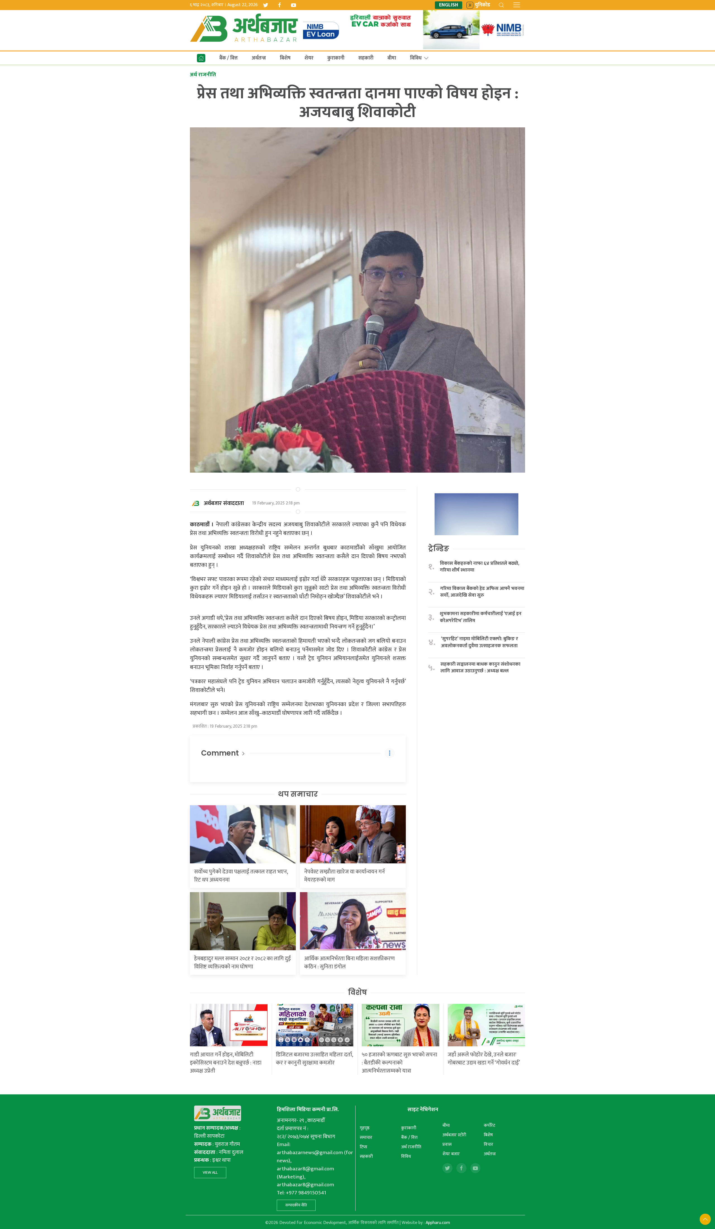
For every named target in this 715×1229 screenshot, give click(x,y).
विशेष (357, 992)
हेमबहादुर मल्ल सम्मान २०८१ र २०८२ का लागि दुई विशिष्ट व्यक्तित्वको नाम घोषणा (242, 962)
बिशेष (285, 58)
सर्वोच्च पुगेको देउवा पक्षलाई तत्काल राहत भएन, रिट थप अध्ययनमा (241, 876)
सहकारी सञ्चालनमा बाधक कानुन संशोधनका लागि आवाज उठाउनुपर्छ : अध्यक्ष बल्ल (480, 668)
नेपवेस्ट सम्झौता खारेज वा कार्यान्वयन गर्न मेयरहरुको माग (344, 876)
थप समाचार (298, 794)
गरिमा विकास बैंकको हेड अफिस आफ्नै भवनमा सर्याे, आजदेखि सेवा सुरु (482, 592)
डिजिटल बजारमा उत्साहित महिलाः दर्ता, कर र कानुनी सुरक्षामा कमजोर (314, 1059)
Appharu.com (438, 1222)
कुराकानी (335, 58)
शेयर (308, 58)
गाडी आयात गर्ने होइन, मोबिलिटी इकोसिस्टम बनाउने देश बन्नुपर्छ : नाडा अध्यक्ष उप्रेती (225, 1063)
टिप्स (363, 1147)
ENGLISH (448, 5)
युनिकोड (482, 5)
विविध (415, 58)
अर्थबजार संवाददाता (224, 503)
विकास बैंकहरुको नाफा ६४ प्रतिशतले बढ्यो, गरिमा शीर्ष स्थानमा (479, 567)
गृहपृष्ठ (365, 1128)
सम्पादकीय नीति (296, 1205)
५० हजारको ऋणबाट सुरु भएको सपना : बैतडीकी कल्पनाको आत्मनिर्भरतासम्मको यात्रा (399, 1063)
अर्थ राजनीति (411, 1147)
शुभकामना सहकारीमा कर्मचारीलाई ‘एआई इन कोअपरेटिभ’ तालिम (480, 617)
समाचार (366, 1137)
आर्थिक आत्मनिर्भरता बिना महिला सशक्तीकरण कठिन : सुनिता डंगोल (349, 962)
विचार (488, 1144)
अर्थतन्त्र (259, 58)
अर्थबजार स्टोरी (454, 1135)
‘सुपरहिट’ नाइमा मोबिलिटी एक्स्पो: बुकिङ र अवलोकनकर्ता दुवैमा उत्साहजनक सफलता (479, 642)
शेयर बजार (451, 1154)
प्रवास (447, 1144)
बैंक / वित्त (228, 58)
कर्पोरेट (489, 1125)
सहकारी (365, 58)
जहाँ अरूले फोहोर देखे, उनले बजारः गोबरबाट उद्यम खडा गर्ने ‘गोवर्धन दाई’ (484, 1059)
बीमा (391, 58)
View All (210, 1172)
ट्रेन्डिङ (438, 549)
